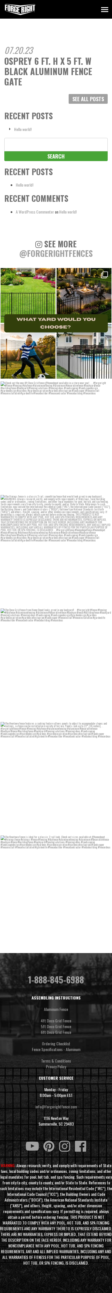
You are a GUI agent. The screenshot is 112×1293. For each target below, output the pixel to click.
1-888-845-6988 (56, 980)
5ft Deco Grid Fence (56, 1026)
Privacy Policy (56, 1066)
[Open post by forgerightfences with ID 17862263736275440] (56, 664)
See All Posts (88, 99)
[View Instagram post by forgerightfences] (106, 373)
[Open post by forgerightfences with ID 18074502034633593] (56, 550)
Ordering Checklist (56, 1043)
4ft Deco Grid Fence (56, 1021)
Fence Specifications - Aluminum (56, 1049)
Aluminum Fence (56, 1009)
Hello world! (23, 129)
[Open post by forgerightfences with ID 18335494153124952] (56, 891)
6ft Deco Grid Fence (56, 1032)
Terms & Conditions (56, 1061)
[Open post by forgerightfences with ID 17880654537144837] (56, 777)
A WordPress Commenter (35, 212)
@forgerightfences (56, 253)
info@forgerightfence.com (56, 1107)
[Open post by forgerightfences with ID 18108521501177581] (56, 323)
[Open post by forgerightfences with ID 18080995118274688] (56, 437)
